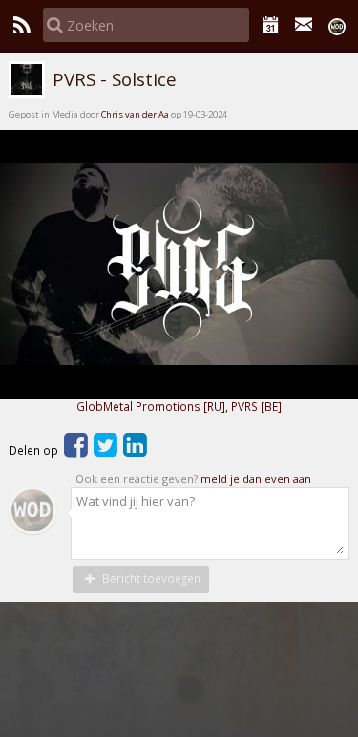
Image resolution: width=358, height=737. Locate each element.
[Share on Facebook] (76, 450)
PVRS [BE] (256, 406)
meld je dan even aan (255, 478)
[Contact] (304, 25)
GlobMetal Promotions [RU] (150, 406)
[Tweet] (105, 450)
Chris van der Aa (135, 114)
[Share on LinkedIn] (135, 450)
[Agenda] (270, 25)
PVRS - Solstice (112, 79)
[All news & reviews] (21, 25)
